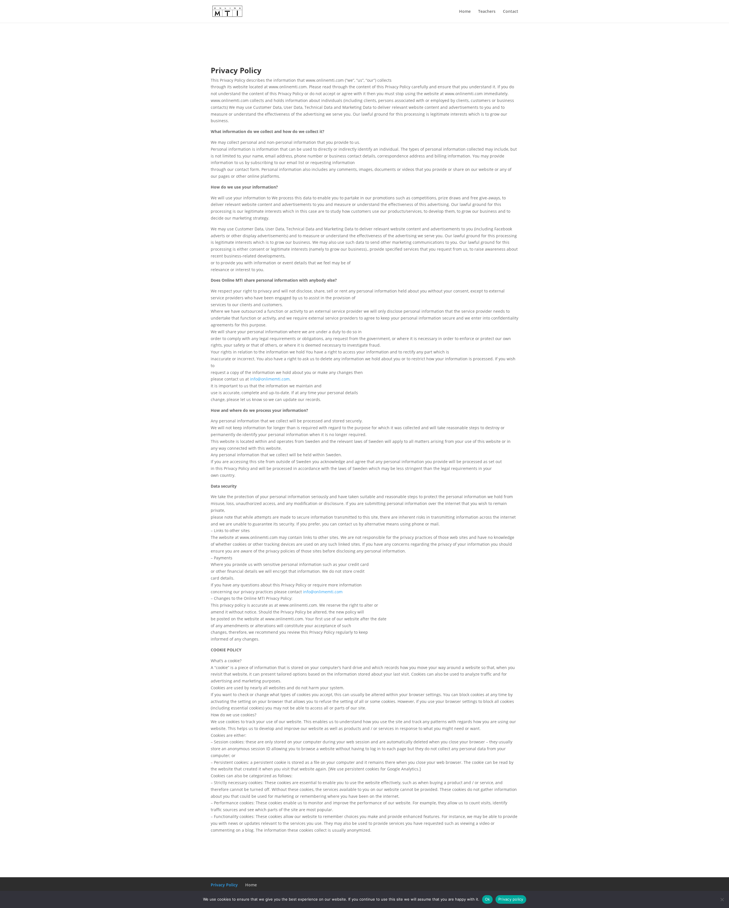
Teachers (486, 11)
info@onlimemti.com (270, 379)
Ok (487, 899)
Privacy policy (510, 899)
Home (465, 11)
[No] (722, 899)
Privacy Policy (224, 884)
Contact (510, 11)
